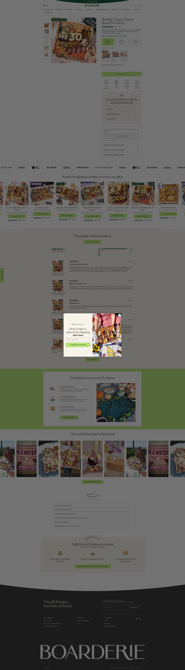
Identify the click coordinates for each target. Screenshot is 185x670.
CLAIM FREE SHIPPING (78, 345)
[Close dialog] (119, 315)
